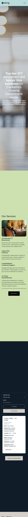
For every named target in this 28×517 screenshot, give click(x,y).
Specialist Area (6, 395)
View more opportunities (14, 458)
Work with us (14, 293)
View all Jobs (14, 411)
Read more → (9, 449)
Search (4, 400)
